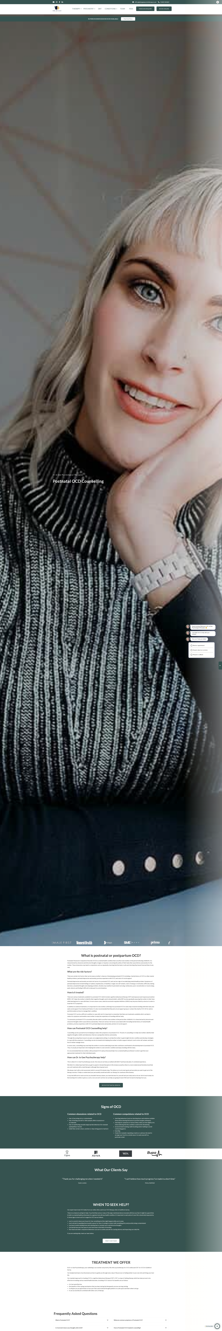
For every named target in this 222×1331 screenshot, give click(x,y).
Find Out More (128, 19)
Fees (131, 9)
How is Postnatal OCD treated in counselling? (127, 1328)
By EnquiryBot (209, 1326)
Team (122, 9)
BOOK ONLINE (164, 9)
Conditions (110, 9)
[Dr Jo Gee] (57, 8)
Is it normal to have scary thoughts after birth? (69, 1328)
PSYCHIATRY (88, 9)
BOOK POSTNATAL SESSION (111, 1085)
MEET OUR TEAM (111, 1241)
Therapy (76, 9)
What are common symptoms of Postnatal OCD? (128, 1320)
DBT (100, 9)
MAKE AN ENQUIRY (145, 9)
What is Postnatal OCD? (62, 1320)
